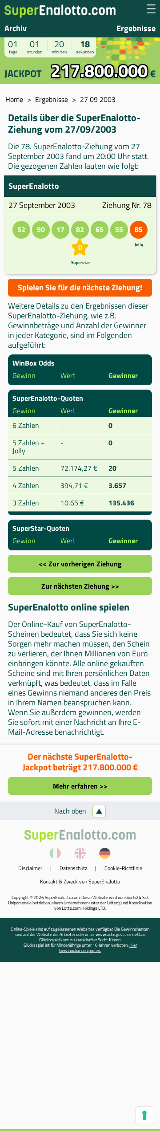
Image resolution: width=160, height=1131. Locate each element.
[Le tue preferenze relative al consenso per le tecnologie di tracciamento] (144, 1115)
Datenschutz (73, 868)
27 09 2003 (98, 99)
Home (14, 99)
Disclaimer (30, 868)
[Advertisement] (80, 1049)
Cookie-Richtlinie (123, 868)
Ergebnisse (136, 28)
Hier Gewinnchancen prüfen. (98, 948)
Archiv (15, 28)
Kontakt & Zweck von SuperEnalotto (80, 881)
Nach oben (71, 811)
